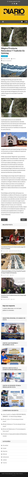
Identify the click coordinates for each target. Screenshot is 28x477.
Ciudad (4, 448)
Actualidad (4, 56)
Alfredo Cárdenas (7, 424)
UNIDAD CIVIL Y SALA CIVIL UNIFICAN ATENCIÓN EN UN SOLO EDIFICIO (24, 219)
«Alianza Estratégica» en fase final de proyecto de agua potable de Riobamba (13, 271)
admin (14, 58)
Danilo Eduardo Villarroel (16, 250)
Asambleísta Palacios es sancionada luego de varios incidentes (13, 247)
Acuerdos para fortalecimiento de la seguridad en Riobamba (13, 296)
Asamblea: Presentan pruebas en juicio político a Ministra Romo (5, 219)
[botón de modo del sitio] (22, 21)
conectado (16, 308)
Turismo (5, 462)
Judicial (5, 460)
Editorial (5, 454)
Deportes (5, 451)
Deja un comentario (6, 60)
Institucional (6, 457)
